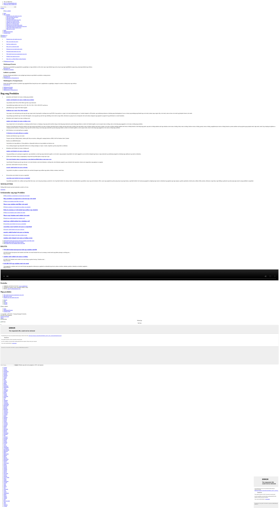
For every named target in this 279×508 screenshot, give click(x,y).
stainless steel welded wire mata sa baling (15, 256)
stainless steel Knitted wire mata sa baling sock (17, 151)
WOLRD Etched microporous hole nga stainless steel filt (20, 249)
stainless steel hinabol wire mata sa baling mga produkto (20, 99)
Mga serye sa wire (10, 29)
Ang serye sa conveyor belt (12, 21)
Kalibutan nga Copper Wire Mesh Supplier (17, 110)
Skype (2, 317)
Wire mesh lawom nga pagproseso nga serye (16, 26)
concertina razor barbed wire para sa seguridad (18, 178)
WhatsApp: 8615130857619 (10, 4)
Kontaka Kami (6, 33)
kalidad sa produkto (7, 88)
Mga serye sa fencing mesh (12, 23)
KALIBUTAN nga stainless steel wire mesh (16, 263)
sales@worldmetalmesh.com (13, 288)
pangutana (3, 189)
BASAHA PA (6, 68)
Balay (4, 13)
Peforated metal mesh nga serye (13, 19)
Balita (4, 30)
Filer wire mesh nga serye (12, 17)
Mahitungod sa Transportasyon (10, 89)
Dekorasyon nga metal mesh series (14, 25)
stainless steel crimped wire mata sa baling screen (18, 121)
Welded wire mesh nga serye (13, 22)
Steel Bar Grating (10, 18)
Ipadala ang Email (5, 316)
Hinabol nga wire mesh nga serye (14, 16)
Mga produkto (6, 14)
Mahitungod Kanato (8, 31)
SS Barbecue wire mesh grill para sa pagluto (17, 133)
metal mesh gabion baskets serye (13, 27)
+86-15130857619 (23, 286)
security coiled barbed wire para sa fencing (16, 167)
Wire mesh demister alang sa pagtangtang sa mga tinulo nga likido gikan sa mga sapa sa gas (28, 159)
